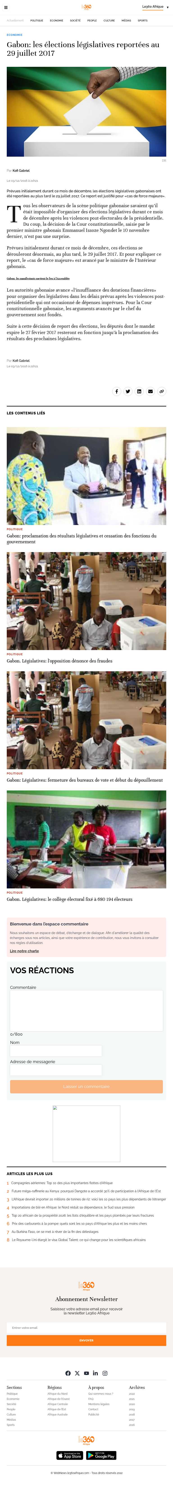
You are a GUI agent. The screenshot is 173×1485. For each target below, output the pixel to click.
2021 (131, 1399)
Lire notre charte (24, 951)
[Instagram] (105, 1373)
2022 (132, 1393)
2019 (132, 1409)
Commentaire (23, 987)
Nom (15, 1042)
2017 (131, 1419)
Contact (93, 1409)
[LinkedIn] (95, 1373)
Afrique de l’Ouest (59, 1399)
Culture (109, 20)
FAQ (90, 1399)
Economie (56, 20)
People (92, 20)
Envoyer (86, 1340)
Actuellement (15, 20)
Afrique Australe (58, 1414)
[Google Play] (101, 1455)
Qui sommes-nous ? (100, 1393)
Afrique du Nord (58, 1393)
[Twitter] (77, 1373)
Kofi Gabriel (21, 170)
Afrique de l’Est (57, 1409)
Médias (126, 20)
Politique (36, 20)
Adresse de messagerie (32, 1061)
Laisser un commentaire (86, 1086)
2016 (132, 1425)
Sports (143, 20)
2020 (132, 1404)
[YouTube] (86, 1373)
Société (75, 20)
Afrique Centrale (58, 1404)
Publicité (93, 1414)
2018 (132, 1414)
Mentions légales (98, 1404)
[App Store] (69, 1455)
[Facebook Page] (68, 1373)
